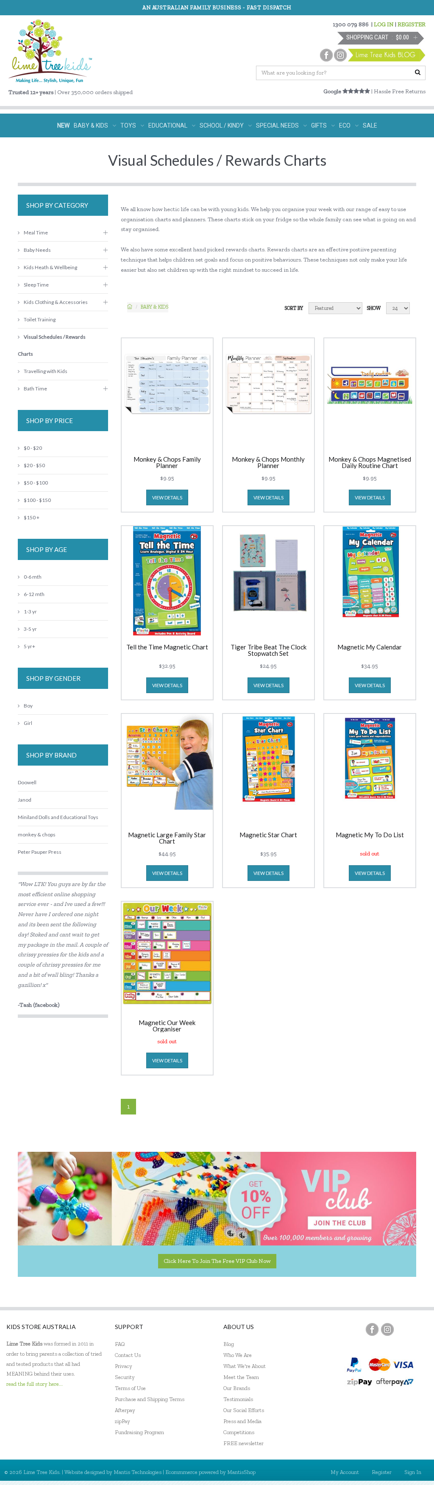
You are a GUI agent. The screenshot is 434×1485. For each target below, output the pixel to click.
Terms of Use (130, 1388)
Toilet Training (40, 319)
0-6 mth (33, 577)
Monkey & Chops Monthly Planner (268, 462)
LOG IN (384, 24)
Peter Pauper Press (39, 852)
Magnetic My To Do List (370, 835)
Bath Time (35, 388)
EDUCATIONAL (167, 125)
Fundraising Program (139, 1432)
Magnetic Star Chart (268, 835)
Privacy (123, 1366)
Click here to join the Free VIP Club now (217, 1261)
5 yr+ (29, 646)
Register (382, 1472)
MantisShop (241, 1472)
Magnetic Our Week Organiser (167, 1026)
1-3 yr (30, 611)
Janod (24, 800)
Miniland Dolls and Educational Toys (58, 817)
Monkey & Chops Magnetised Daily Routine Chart (369, 462)
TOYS (128, 125)
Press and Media (242, 1421)
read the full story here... (34, 1384)
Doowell (27, 782)
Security (125, 1377)
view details (167, 497)
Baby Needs (37, 250)
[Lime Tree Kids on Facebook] (372, 1329)
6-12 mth (34, 594)
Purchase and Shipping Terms (149, 1399)
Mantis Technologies (137, 1472)
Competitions (238, 1432)
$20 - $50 (34, 465)
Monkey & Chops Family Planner (167, 462)
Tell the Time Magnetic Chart (167, 647)
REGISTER (412, 24)
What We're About (244, 1366)
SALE (370, 125)
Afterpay (125, 1410)
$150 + (31, 517)
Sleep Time (36, 284)
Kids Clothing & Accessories (56, 302)
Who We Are (237, 1355)
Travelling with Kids (45, 371)
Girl (28, 723)
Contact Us (128, 1355)
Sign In (412, 1472)
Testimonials (238, 1399)
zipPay (122, 1421)
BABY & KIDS (91, 125)
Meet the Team (241, 1377)
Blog (228, 1344)
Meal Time (36, 232)
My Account (345, 1472)
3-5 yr (30, 629)
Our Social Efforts (243, 1410)
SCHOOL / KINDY (222, 125)
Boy (28, 705)
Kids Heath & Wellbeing (50, 267)
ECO (345, 125)
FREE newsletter (243, 1443)
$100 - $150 (37, 500)
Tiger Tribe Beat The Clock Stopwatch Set (268, 650)
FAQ (120, 1344)
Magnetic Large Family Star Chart (167, 838)
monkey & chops (37, 834)
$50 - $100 (36, 482)
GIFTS (319, 125)
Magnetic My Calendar (369, 647)
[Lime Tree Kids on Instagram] (387, 1329)
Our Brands (236, 1388)
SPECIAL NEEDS (277, 125)
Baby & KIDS (154, 307)
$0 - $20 (33, 448)
